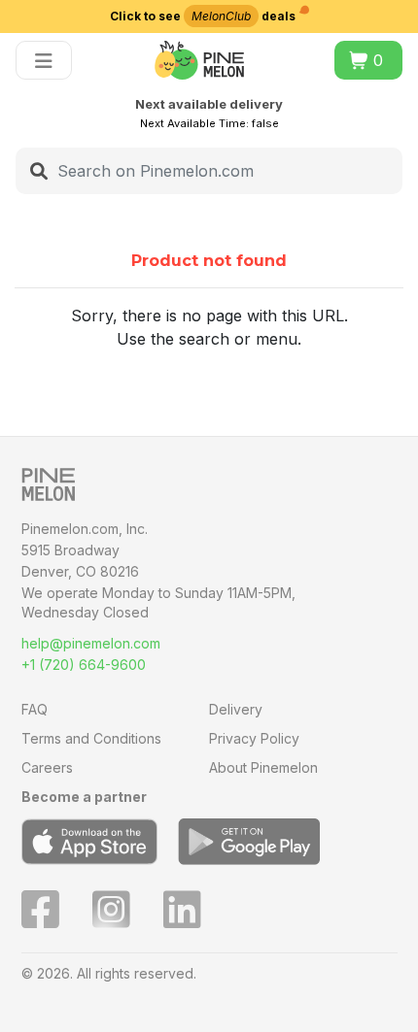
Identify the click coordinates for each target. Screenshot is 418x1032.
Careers (47, 767)
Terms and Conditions (91, 738)
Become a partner (84, 796)
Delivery (235, 709)
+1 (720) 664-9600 (83, 664)
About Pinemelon (263, 767)
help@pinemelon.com (90, 643)
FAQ (34, 709)
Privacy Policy (254, 738)
